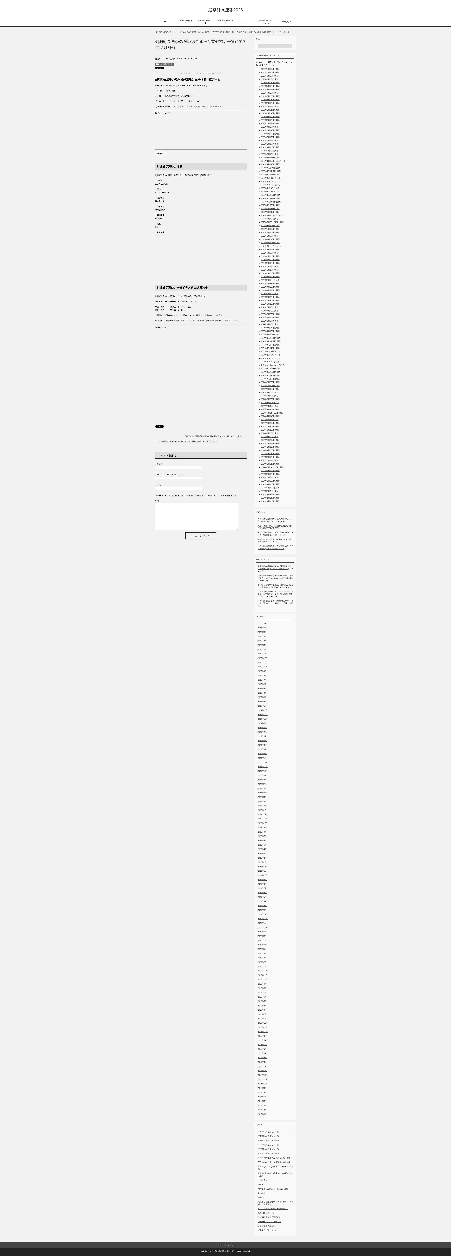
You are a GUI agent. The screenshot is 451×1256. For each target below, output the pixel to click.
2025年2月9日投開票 (269, 321)
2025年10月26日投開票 (271, 195)
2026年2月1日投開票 (269, 154)
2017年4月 (262, 1110)
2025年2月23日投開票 (270, 314)
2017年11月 (263, 1079)
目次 (245, 22)
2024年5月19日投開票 (270, 443)
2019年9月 (262, 984)
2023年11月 (263, 767)
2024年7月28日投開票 (270, 409)
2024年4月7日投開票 (269, 461)
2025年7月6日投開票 (269, 253)
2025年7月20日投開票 (270, 243)
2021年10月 (263, 875)
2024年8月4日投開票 (269, 406)
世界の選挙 (262, 1180)
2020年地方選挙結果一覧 (268, 1145)
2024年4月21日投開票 (270, 454)
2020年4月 (262, 953)
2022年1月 (262, 862)
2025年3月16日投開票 (270, 304)
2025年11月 (263, 663)
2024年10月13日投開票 (271, 375)
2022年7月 (262, 836)
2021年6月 (262, 893)
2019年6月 (262, 997)
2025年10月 (263, 667)
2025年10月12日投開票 (271, 202)
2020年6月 (262, 945)
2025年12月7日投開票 (270, 175)
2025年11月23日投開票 (270, 181)
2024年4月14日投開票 (270, 457)
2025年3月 (262, 697)
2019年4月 (262, 1006)
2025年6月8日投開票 (269, 266)
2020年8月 (262, 936)
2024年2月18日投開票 (270, 484)
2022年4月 (262, 849)
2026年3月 (262, 645)
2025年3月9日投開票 (269, 307)
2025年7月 (262, 680)
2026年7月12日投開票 (270, 89)
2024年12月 (263, 710)
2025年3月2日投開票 (269, 311)
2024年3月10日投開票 (270, 474)
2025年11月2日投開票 (270, 192)
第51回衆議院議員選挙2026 (269, 1222)
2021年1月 (262, 914)
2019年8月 (262, 988)
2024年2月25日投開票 (270, 481)
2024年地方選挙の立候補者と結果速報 (274, 1162)
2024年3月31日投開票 (270, 464)
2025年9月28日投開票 (270, 209)
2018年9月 (262, 1036)
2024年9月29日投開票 (270, 382)
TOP (165, 21)
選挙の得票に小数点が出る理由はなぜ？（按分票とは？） (213, 321)
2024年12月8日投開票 (270, 345)
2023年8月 (262, 780)
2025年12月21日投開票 (271, 168)
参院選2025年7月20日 (272, 246)
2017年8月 (262, 1092)
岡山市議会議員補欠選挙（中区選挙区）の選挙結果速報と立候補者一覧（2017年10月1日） (275, 594)
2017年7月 (262, 1097)
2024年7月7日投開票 (269, 420)
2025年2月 (262, 702)
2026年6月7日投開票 (269, 107)
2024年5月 (262, 741)
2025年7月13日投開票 (270, 249)
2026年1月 (262, 654)
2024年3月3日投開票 (269, 478)
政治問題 (261, 1193)
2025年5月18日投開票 (270, 277)
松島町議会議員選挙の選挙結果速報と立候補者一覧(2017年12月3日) (214, 436)
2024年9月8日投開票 (269, 392)
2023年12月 (263, 762)
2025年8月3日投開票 (269, 236)
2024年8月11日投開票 (270, 403)
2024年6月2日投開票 (269, 437)
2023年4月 (262, 797)
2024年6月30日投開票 (270, 423)
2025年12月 (263, 658)
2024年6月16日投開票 (270, 430)
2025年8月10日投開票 (270, 232)
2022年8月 (262, 832)
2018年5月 (262, 1053)
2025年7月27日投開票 (270, 239)
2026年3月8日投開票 (269, 141)
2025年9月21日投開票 (270, 212)
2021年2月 (262, 910)
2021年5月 (262, 897)
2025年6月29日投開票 (270, 256)
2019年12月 (263, 971)
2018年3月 (262, 1062)
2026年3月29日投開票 (270, 130)
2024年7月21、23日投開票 (272, 413)
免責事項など (286, 22)
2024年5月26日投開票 (270, 440)
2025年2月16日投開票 (270, 318)
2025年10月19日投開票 (271, 198)
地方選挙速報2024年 (225, 21)
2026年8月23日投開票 (270, 69)
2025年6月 (262, 684)
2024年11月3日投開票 (270, 362)
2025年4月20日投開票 (270, 287)
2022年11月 (263, 819)
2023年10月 (263, 771)
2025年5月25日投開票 (270, 273)
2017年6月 (262, 1101)
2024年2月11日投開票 (270, 488)
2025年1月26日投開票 (270, 328)
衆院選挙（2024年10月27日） (273, 365)
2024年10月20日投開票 (271, 372)
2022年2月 (262, 858)
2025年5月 (262, 689)
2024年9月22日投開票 (270, 386)
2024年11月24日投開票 (270, 352)
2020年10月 (263, 927)
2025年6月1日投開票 (269, 270)
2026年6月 (262, 632)
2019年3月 (262, 1010)
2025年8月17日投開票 (270, 229)
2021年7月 (262, 888)
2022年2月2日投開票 (269, 324)
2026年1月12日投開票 (270, 164)
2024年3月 (262, 749)
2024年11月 (263, 715)
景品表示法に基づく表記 (265, 21)
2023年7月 (262, 784)
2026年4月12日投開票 (270, 124)
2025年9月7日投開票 (269, 219)
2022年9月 (262, 828)
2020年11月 (263, 923)
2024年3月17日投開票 (270, 471)
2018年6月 (262, 1049)
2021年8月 (262, 884)
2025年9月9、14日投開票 (271, 215)
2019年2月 (262, 1014)
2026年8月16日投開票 (270, 72)
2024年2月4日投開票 (269, 491)
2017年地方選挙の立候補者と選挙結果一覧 (203, 107)
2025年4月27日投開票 (270, 284)
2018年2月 (262, 1066)
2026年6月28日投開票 (270, 96)
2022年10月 (263, 823)
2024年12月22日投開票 (271, 338)
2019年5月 (262, 1001)
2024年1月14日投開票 (270, 501)
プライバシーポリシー (226, 1245)
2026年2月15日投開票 (270, 147)
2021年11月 (263, 871)
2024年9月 (262, 723)
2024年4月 (262, 745)
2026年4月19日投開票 (270, 120)
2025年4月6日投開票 (269, 294)
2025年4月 (262, 693)
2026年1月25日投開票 (270, 158)
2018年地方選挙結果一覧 (268, 1136)
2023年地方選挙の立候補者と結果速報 (274, 1158)
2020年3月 (262, 958)
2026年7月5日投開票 (269, 93)
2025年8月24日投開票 (270, 226)
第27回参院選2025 (266, 1213)
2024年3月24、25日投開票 (272, 467)
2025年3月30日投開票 (270, 297)
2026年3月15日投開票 (270, 137)
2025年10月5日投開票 (270, 205)
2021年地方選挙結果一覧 (268, 1149)
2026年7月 (262, 628)
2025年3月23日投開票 (270, 301)
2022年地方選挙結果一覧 (268, 1153)
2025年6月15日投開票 (270, 263)
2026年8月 (262, 623)
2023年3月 (262, 801)
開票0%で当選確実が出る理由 (209, 315)
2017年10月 (263, 1084)
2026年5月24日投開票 (270, 113)
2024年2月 (262, 754)
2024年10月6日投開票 (270, 379)
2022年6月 (262, 841)
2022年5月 (262, 845)
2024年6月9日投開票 (269, 433)
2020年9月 (262, 932)
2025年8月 (262, 676)
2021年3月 (262, 906)
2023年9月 (262, 775)
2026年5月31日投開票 (270, 110)
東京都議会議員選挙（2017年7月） (273, 1209)
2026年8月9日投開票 (269, 76)
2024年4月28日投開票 (270, 450)
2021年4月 (262, 901)
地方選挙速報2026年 (185, 21)
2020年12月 (263, 919)
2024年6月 (262, 736)
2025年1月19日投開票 (270, 331)
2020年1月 (262, 966)
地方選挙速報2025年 (205, 21)
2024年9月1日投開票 (269, 396)
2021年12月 (263, 867)
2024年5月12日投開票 (270, 447)
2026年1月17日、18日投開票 (273, 161)
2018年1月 (262, 1071)
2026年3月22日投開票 (270, 134)
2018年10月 (263, 1032)
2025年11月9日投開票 (270, 188)
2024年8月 (262, 728)
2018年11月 (263, 1027)
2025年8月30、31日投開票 (272, 222)
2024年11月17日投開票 (270, 355)
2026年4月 (262, 641)
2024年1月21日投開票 (270, 498)
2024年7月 (262, 732)
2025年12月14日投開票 (271, 171)
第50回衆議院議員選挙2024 (269, 1217)
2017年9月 (262, 1088)
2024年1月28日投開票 (270, 495)
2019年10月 (263, 980)
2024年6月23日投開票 (270, 426)
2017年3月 (262, 1114)
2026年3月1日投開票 (269, 144)
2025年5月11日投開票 (270, 280)
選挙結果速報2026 (225, 9)
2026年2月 (262, 649)
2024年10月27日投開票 (271, 369)
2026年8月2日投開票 (269, 79)
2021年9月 (262, 880)
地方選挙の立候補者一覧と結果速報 (273, 1189)
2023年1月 (262, 810)
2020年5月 (262, 949)
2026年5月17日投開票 (270, 117)
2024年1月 (262, 758)
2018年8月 (262, 1040)
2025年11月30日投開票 (270, 178)
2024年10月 (263, 719)
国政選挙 (261, 1184)
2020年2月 (262, 962)
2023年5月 (262, 793)
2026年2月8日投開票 (269, 151)
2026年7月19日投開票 (270, 86)
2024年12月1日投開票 (270, 348)
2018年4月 (262, 1058)
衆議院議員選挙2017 (266, 1226)
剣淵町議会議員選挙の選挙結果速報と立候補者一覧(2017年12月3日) (187, 441)
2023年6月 (262, 788)
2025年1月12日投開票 (270, 335)
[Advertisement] (201, 131)
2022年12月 (263, 815)
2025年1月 (262, 706)
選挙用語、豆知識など (267, 1230)
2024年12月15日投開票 (271, 341)
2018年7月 (262, 1045)
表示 (162, 153)
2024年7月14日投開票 (270, 416)
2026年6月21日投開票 (270, 100)
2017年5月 (262, 1105)
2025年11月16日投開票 (270, 185)
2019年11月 (263, 975)
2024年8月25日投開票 (270, 399)
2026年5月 (262, 636)
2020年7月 (262, 940)
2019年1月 (262, 1019)
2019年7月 (262, 993)
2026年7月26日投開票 (270, 83)
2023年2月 (262, 806)
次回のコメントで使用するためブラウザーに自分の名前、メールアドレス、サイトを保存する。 (197, 495)
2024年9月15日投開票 (270, 389)
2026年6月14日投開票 (270, 103)
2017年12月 (263, 1075)
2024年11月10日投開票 (270, 358)
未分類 (261, 1197)
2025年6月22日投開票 (270, 260)
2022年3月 (262, 854)
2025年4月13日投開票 (270, 290)
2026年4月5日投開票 (269, 127)
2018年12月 (263, 1023)
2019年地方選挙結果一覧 (268, 1140)
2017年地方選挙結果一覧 (164, 64)
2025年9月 (262, 671)
